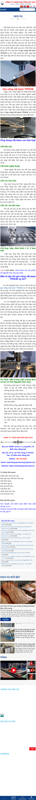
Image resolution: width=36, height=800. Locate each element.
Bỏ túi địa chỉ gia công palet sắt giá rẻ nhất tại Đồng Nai (25, 642)
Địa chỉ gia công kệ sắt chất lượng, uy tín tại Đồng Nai (25, 627)
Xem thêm (5, 619)
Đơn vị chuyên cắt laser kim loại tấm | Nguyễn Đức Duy (17, 560)
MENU (4, 10)
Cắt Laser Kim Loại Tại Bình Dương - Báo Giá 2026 (15, 538)
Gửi (32, 749)
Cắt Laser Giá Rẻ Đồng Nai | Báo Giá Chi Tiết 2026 (15, 552)
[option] (31, 664)
